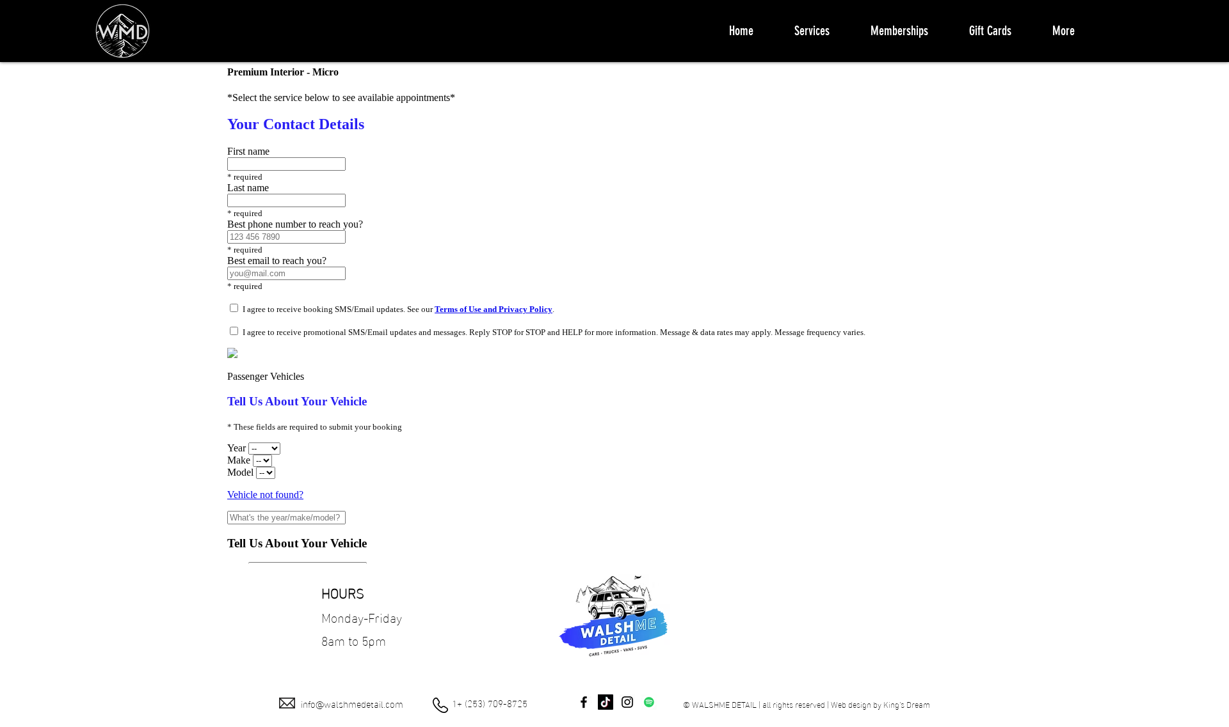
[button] (812, 30)
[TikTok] (605, 702)
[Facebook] (583, 702)
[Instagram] (627, 702)
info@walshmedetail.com (352, 703)
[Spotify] (649, 702)
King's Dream (906, 704)
